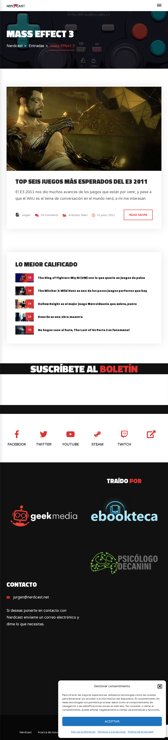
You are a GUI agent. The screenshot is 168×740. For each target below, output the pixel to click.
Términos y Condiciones (112, 731)
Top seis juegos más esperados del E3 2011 (81, 181)
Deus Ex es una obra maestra (60, 316)
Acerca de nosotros (50, 732)
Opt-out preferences (83, 731)
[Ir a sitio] (43, 516)
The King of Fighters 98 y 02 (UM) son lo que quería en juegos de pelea (91, 277)
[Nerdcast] (16, 5)
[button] (160, 686)
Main (84, 215)
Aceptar (112, 721)
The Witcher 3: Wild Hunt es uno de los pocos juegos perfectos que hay (92, 290)
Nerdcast (26, 732)
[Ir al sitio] (124, 508)
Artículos (74, 215)
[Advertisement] (84, 679)
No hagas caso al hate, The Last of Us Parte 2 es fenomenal (83, 330)
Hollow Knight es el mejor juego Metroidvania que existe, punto (87, 303)
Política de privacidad (140, 731)
